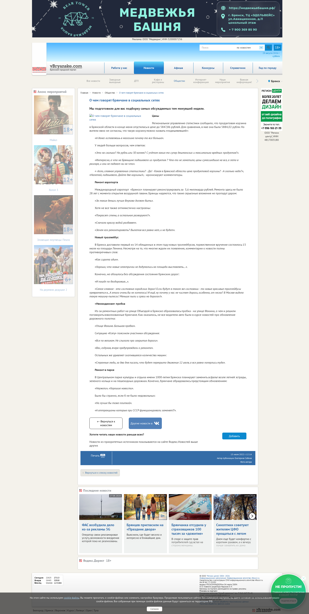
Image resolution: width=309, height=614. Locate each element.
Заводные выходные (115, 81)
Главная (84, 92)
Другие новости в (142, 423)
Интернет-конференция (201, 81)
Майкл (61, 134)
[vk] (157, 423)
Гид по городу (267, 68)
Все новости (93, 80)
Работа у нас (119, 68)
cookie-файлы (71, 597)
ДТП (136, 80)
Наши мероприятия (222, 81)
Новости (149, 68)
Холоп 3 (61, 184)
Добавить (234, 436)
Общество (179, 80)
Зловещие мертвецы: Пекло (55, 234)
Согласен (154, 609)
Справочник (238, 68)
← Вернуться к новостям (106, 423)
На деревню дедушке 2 (55, 283)
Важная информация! (244, 81)
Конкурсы (208, 68)
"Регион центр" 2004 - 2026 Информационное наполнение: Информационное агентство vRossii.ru (229, 577)
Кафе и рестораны (158, 81)
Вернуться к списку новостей (101, 472)
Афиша (178, 68)
